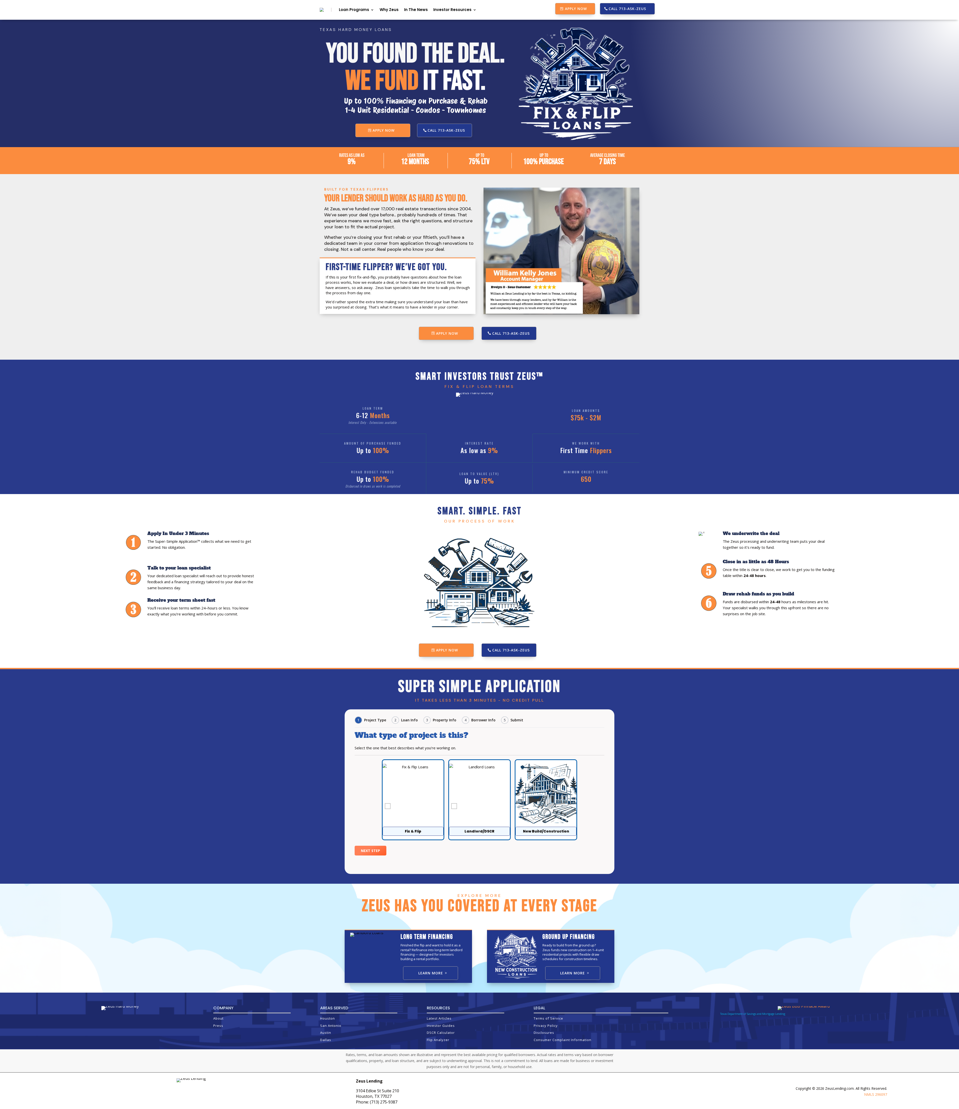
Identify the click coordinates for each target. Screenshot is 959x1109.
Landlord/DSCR (479, 831)
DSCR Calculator (441, 1032)
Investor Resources (452, 9)
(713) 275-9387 (383, 1102)
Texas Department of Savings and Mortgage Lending (752, 1014)
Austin (325, 1032)
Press (218, 1025)
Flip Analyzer (438, 1040)
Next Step (370, 850)
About (218, 1018)
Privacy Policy (546, 1025)
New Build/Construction (546, 831)
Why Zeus (389, 9)
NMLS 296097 (875, 1094)
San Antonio (330, 1025)
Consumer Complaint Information (562, 1040)
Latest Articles (439, 1018)
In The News (416, 9)
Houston (327, 1018)
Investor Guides (441, 1025)
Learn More (430, 973)
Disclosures (544, 1032)
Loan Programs (354, 9)
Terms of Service (548, 1018)
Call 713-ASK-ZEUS (627, 8)
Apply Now (576, 8)
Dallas (325, 1040)
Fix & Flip (413, 831)
